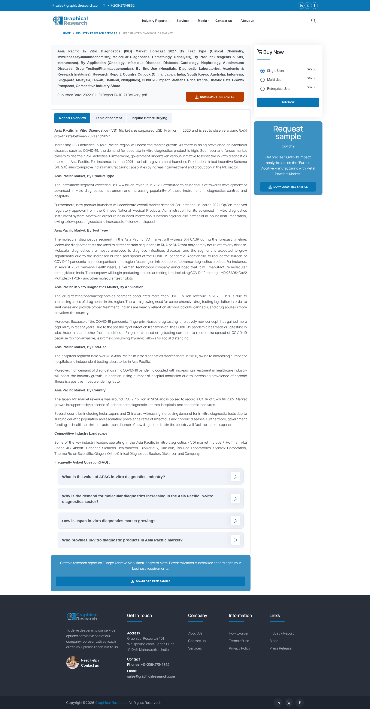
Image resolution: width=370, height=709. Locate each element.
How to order (239, 633)
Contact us (90, 665)
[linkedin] (301, 5)
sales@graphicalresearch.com (77, 5)
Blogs (274, 640)
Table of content (109, 118)
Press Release (280, 648)
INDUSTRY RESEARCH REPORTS (96, 33)
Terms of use (239, 640)
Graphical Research (111, 702)
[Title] (313, 21)
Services (195, 648)
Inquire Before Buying (149, 118)
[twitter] (307, 5)
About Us (195, 633)
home (67, 33)
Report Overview (72, 118)
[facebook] (314, 5)
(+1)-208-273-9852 (120, 5)
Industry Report (282, 633)
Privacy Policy (240, 648)
